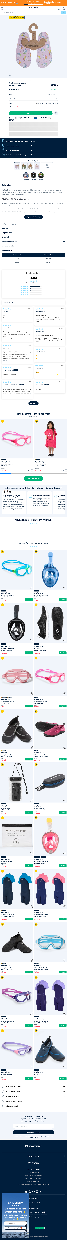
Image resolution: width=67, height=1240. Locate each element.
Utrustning (13, 81)
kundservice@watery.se (35, 1175)
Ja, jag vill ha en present (33, 1132)
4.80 (33, 278)
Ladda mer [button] (33, 403)
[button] (24, 286)
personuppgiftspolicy (33, 1137)
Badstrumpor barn (28, 81)
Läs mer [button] (5, 360)
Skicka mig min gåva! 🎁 (15, 1228)
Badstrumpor (20, 81)
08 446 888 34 (34, 1172)
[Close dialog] (27, 1195)
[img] (7, 309)
